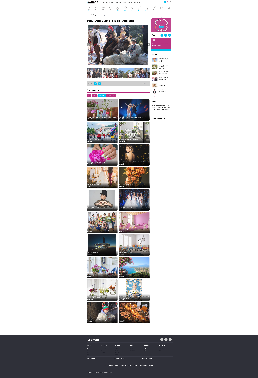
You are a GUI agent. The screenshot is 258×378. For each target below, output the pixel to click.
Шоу (145, 350)
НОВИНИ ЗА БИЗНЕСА (119, 359)
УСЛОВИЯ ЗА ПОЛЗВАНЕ (114, 365)
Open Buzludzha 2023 (92, 252)
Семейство (103, 348)
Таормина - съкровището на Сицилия (129, 275)
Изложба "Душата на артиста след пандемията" (100, 230)
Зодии (116, 354)
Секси (124, 2)
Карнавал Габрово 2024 (93, 140)
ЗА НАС (105, 365)
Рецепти (103, 352)
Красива (105, 2)
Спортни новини (147, 359)
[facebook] (162, 35)
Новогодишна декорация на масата (128, 320)
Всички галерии (111, 95)
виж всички (154, 96)
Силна (116, 350)
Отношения (132, 350)
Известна (130, 2)
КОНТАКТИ (151, 365)
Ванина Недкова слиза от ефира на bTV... (163, 90)
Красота (88, 350)
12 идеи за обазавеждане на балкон (128, 140)
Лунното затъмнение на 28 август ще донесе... (164, 84)
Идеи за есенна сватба (93, 185)
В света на (117, 352)
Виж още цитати (161, 50)
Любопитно (102, 95)
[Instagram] (169, 35)
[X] (165, 35)
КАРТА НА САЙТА (143, 365)
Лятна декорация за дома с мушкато (97, 275)
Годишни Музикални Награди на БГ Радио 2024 (131, 117)
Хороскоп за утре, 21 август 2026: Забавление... (163, 66)
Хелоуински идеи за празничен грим (128, 185)
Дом (102, 350)
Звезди (94, 95)
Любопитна (137, 2)
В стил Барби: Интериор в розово (128, 230)
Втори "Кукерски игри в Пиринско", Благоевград (99, 320)
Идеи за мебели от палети (126, 252)
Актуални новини (91, 359)
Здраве (88, 348)
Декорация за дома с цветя (94, 297)
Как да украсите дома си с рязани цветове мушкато (102, 117)
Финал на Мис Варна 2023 (125, 207)
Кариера (117, 348)
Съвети (131, 348)
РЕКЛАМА (136, 365)
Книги (159, 350)
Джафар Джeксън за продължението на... (163, 78)
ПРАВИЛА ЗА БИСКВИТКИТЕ (126, 365)
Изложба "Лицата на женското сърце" (97, 207)
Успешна (118, 2)
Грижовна (111, 2)
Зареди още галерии (118, 326)
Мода (89, 95)
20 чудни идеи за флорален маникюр (96, 162)
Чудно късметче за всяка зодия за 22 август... (163, 60)
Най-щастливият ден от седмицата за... (163, 72)
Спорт (88, 352)
